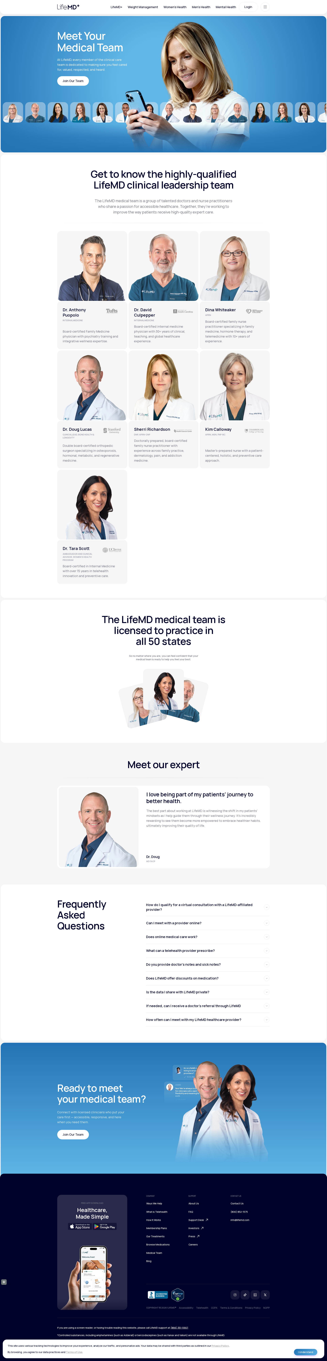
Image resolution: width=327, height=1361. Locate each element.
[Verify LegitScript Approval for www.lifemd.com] (178, 1295)
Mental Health (226, 7)
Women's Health (175, 7)
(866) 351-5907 (179, 1327)
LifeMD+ (116, 7)
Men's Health (201, 7)
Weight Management (143, 7)
